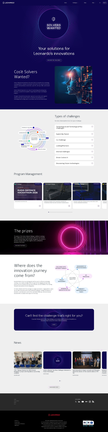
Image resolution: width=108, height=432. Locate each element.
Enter (54, 324)
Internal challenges (63, 152)
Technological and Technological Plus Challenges (69, 127)
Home (65, 2)
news (15, 402)
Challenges (75, 2)
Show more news (54, 387)
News (85, 2)
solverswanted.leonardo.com (69, 206)
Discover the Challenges (54, 60)
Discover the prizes (20, 245)
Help (93, 2)
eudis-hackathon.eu (39, 206)
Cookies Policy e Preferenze (19, 423)
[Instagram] (90, 401)
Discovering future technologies (67, 163)
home (15, 399)
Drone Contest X (62, 157)
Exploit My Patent (62, 134)
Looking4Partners (62, 146)
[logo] (54, 414)
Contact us (16, 420)
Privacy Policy (17, 422)
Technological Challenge (50, 184)
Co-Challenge (61, 140)
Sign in (104, 2)
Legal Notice (16, 425)
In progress (38, 183)
